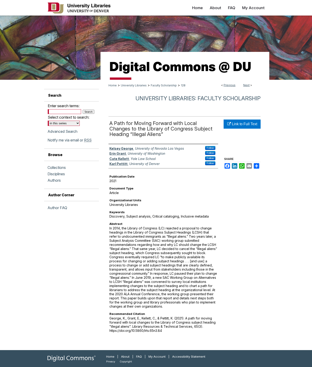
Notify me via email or (70, 140)
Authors (54, 180)
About (125, 356)
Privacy (110, 361)
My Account (157, 356)
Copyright (126, 361)
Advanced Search (62, 131)
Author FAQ (57, 207)
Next (246, 85)
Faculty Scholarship (164, 85)
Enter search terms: (63, 106)
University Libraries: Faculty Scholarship (198, 98)
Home (112, 85)
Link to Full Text (244, 124)
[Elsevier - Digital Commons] (71, 358)
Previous (229, 85)
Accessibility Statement (188, 356)
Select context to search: (68, 117)
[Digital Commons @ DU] (156, 48)
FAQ (139, 356)
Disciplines (56, 174)
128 (183, 85)
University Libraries (134, 85)
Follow (210, 147)
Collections (57, 167)
